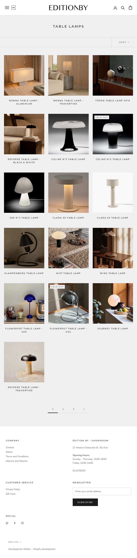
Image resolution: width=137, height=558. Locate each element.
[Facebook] (15, 523)
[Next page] (84, 409)
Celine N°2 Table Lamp (113, 159)
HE (13, 8)
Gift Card (10, 493)
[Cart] (130, 8)
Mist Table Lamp (68, 273)
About (9, 452)
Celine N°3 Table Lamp (68, 159)
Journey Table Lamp (112, 328)
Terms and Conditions (17, 456)
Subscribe (85, 502)
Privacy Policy (13, 489)
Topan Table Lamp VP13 (112, 100)
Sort (123, 42)
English (13, 542)
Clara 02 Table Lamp (113, 217)
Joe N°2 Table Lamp (24, 217)
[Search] (123, 7)
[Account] (115, 7)
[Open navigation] (7, 7)
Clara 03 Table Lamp (68, 217)
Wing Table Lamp (113, 273)
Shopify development (44, 549)
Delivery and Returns (17, 461)
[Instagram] (22, 523)
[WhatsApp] (7, 523)
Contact (10, 447)
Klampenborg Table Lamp (24, 273)
